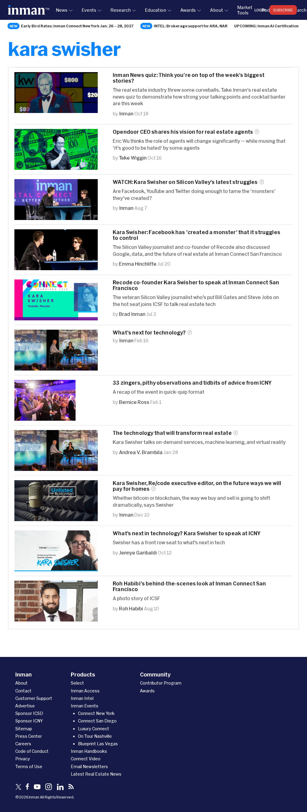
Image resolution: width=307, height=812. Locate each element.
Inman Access (85, 690)
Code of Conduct (32, 751)
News (61, 10)
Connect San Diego (97, 720)
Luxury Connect (93, 728)
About (216, 10)
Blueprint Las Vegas (98, 743)
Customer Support (33, 698)
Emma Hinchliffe (137, 264)
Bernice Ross (134, 402)
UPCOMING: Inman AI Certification (266, 25)
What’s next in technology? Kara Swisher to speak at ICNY (187, 533)
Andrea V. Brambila (140, 452)
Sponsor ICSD (29, 713)
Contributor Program (160, 682)
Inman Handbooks (89, 751)
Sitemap (23, 728)
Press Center (28, 736)
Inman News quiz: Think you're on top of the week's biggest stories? (188, 78)
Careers (23, 743)
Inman (126, 113)
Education (155, 10)
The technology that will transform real (172, 433)
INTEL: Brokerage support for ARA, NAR (191, 25)
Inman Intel (82, 698)
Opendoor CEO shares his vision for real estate (183, 132)
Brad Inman (132, 314)
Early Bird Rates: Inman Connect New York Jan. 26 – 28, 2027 (77, 25)
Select (77, 682)
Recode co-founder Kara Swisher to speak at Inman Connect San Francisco (196, 285)
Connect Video (85, 758)
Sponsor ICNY (29, 720)
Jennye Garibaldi (138, 552)
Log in (260, 10)
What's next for (149, 332)
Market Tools (244, 10)
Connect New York (96, 713)
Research (120, 10)
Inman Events (84, 705)
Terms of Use (28, 766)
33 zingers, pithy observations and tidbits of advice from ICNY (192, 383)
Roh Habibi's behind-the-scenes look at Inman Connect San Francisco (189, 586)
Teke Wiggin (133, 157)
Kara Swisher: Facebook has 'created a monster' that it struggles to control (196, 235)
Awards (188, 10)
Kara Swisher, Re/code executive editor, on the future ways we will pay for (197, 486)
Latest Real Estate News (96, 774)
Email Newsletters (89, 766)
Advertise (25, 705)
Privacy (22, 758)
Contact (23, 690)
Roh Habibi (131, 608)
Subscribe (283, 10)
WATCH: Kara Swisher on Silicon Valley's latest (185, 182)
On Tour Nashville (95, 736)
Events (89, 10)
